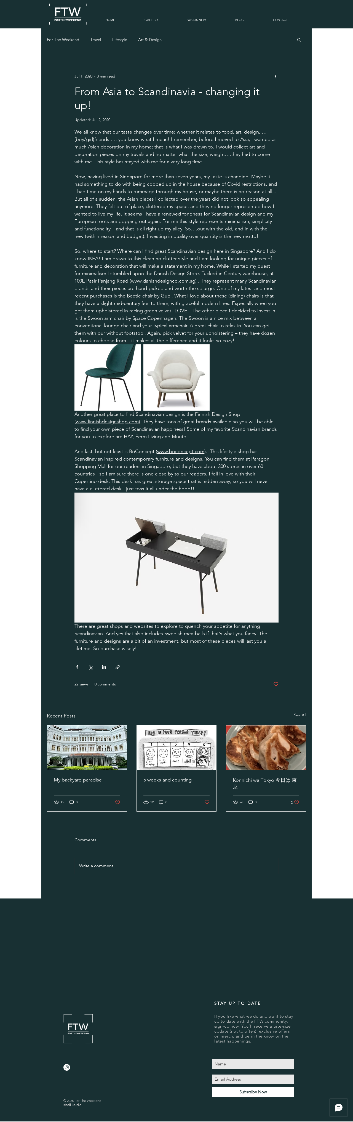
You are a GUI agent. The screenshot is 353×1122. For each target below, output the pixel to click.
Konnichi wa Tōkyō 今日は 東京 (265, 783)
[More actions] (275, 76)
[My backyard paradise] (87, 747)
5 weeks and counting (167, 780)
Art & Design (150, 39)
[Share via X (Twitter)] (90, 667)
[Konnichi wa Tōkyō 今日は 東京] (266, 747)
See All (300, 714)
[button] (151, 20)
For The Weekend (63, 39)
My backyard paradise (78, 780)
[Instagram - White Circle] (66, 1067)
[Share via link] (117, 667)
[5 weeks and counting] (176, 747)
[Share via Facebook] (77, 667)
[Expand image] (107, 377)
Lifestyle (119, 39)
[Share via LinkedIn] (104, 667)
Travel (95, 39)
